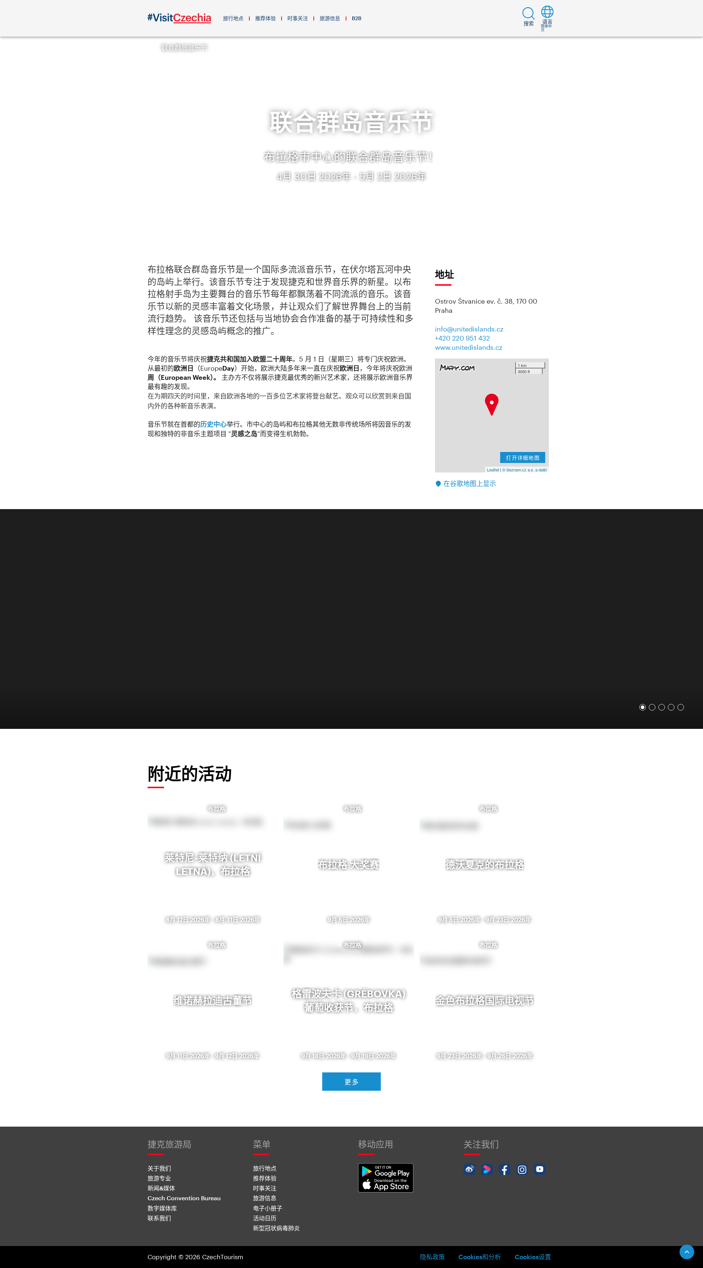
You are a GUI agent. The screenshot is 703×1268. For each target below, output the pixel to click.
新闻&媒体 (161, 1187)
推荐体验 (265, 18)
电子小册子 (267, 1208)
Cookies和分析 (479, 1256)
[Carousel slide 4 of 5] (671, 707)
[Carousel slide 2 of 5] (652, 707)
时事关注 (297, 18)
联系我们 (159, 1218)
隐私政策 (432, 1256)
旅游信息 (330, 18)
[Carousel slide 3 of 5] (661, 707)
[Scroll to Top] (687, 1252)
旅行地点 (233, 18)
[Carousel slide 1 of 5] (642, 707)
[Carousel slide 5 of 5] (680, 707)
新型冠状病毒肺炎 (276, 1227)
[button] (528, 18)
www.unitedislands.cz (468, 347)
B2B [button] (356, 18)
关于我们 (159, 1168)
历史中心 (213, 424)
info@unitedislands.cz (469, 329)
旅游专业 (159, 1178)
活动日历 (264, 1218)
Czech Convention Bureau (184, 1197)
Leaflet (493, 469)
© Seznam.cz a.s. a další (524, 469)
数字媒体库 (162, 1208)
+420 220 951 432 (462, 338)
